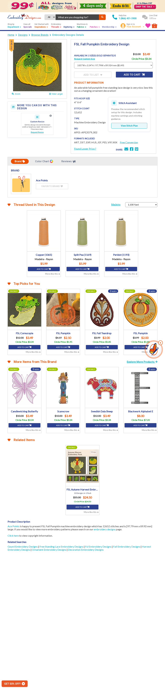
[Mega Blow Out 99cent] (82, 6)
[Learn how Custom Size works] (50, 116)
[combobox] (77, 17)
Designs (23, 34)
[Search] (102, 17)
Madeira (115, 204)
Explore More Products (141, 361)
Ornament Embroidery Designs (49, 549)
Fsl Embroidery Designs (98, 546)
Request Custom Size (84, 59)
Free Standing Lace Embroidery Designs (61, 546)
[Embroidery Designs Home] (24, 17)
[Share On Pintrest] (136, 149)
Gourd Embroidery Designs (23, 546)
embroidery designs (105, 529)
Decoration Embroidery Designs (86, 549)
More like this (51, 273)
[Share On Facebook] (131, 149)
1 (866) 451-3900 (127, 18)
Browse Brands (40, 34)
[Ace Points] (21, 184)
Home (11, 34)
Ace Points (13, 526)
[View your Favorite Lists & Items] (147, 25)
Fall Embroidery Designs (127, 546)
